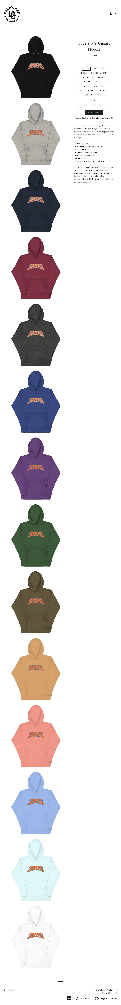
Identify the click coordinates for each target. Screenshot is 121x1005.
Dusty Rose (99, 86)
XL (94, 105)
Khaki (86, 86)
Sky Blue (89, 95)
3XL (108, 105)
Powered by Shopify (109, 993)
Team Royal (89, 77)
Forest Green (85, 82)
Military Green (102, 82)
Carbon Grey (103, 90)
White (100, 95)
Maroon (83, 73)
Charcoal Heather (100, 73)
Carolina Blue (85, 90)
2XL (101, 105)
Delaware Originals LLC (108, 990)
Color (94, 64)
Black (86, 69)
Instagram (10, 990)
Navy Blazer (99, 69)
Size (94, 100)
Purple (101, 77)
